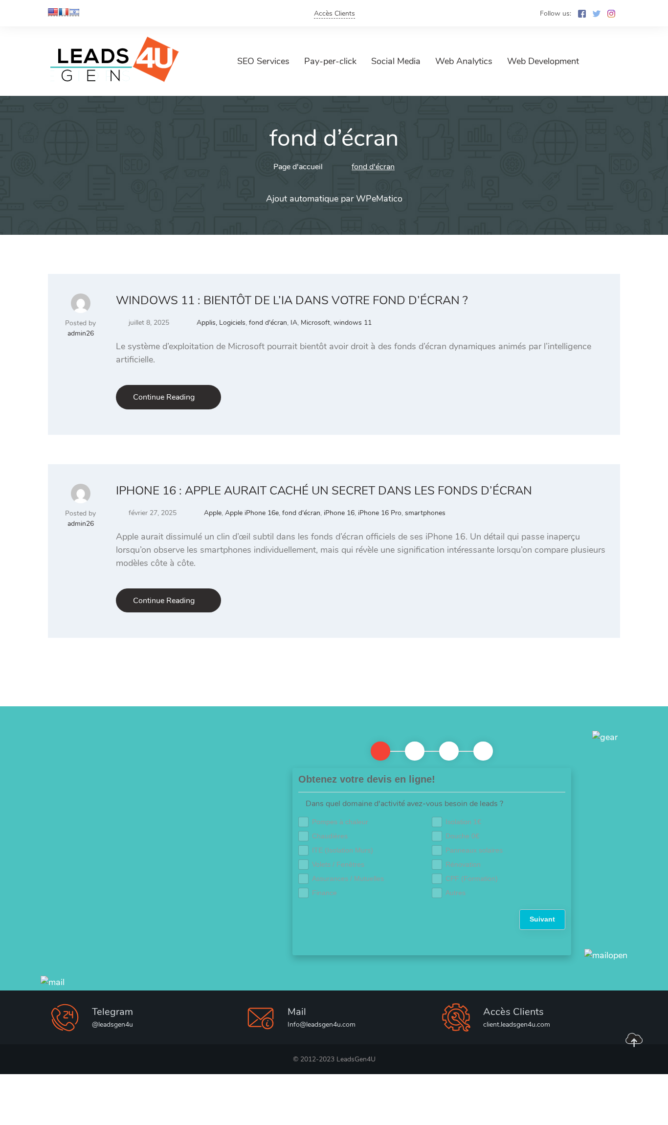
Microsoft (315, 322)
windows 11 (353, 322)
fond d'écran (268, 322)
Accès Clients (334, 13)
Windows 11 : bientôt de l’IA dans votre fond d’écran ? (292, 300)
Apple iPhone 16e (252, 513)
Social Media (396, 61)
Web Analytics (463, 61)
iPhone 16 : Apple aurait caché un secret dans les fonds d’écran (324, 490)
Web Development (543, 61)
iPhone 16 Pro (379, 513)
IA (293, 322)
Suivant (542, 919)
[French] (63, 12)
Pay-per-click (330, 61)
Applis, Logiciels (221, 322)
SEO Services (263, 61)
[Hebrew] (74, 12)
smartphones (425, 513)
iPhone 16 (339, 513)
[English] (53, 12)
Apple (213, 513)
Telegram (112, 1011)
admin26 (80, 333)
